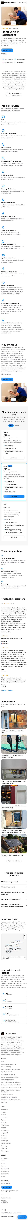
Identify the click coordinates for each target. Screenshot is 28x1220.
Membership (5, 1171)
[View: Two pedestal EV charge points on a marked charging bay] (14, 744)
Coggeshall (13, 926)
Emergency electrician (7, 1080)
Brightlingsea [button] (18, 948)
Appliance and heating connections (11, 1087)
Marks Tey (20, 926)
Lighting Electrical (10, 2)
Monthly (17, 425)
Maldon (15, 922)
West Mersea (16, 924)
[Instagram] (2, 1210)
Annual (11, 425)
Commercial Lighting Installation (11, 1100)
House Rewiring (6, 1067)
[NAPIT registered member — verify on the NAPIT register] (4, 53)
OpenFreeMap (6, 957)
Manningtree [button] (19, 942)
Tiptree (3, 924)
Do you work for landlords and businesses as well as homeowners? (14, 905)
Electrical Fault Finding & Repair (10, 1069)
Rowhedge (10, 928)
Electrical (4, 1102)
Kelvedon (9, 924)
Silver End (11, 930)
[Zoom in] (25, 935)
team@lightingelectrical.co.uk (10, 1191)
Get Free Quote (7, 50)
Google (4, 671)
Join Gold (14, 537)
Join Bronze (14, 458)
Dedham (3, 928)
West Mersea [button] (15, 949)
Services (3, 1166)
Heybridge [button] (8, 951)
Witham (10, 922)
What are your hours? (14, 887)
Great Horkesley (18, 928)
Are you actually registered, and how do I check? (14, 893)
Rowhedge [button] (16, 946)
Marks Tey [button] (11, 945)
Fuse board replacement (8, 1064)
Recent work (5, 1168)
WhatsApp (7, 1187)
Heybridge (4, 930)
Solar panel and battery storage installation (10, 1091)
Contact (3, 1176)
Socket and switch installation (10, 1077)
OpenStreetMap (6, 958)
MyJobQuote (5, 643)
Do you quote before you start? (14, 899)
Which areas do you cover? (14, 882)
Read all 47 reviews (7, 690)
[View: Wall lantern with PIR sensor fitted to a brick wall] (14, 719)
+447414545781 (22, 2)
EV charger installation (8, 1074)
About (3, 1161)
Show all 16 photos (14, 861)
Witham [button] (7, 949)
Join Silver (14, 496)
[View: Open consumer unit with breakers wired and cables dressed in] (14, 769)
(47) (12, 604)
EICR (2, 1061)
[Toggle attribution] (25, 957)
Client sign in (5, 1158)
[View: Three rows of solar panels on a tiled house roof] (14, 843)
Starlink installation (7, 1094)
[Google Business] (5, 1210)
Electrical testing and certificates (11, 1082)
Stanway (23, 924)
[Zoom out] (25, 938)
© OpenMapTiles (12, 957)
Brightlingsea (5, 926)
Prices (3, 1163)
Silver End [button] (7, 946)
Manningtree (18, 930)
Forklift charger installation (9, 1097)
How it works (5, 1174)
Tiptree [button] (10, 948)
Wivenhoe (21, 922)
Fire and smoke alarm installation (11, 1085)
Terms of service (6, 1198)
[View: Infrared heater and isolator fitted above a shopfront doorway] (14, 794)
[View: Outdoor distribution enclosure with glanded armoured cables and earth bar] (14, 819)
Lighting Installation (7, 1072)
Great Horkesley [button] (14, 942)
